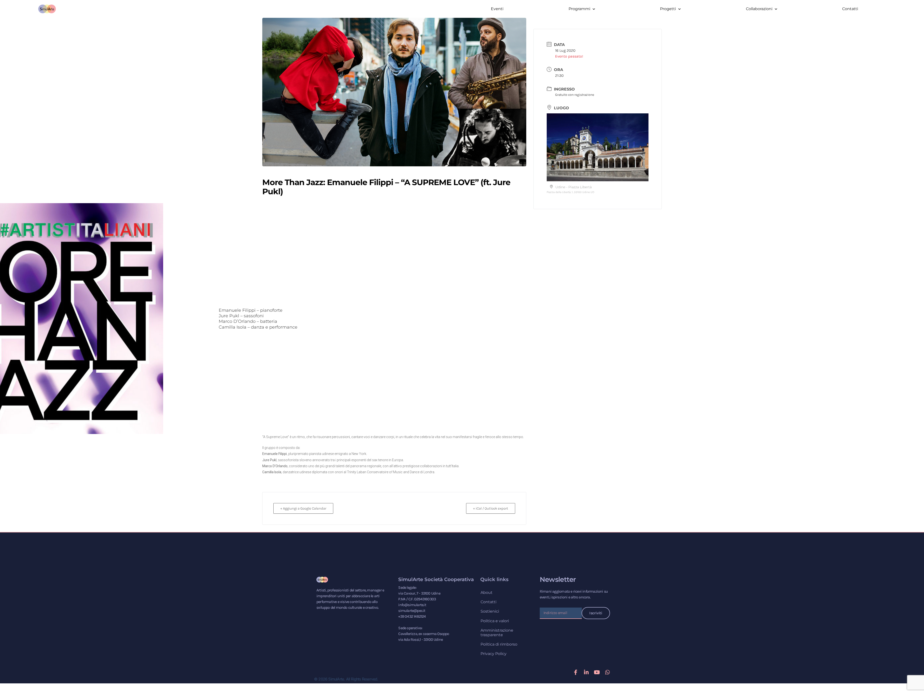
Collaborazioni (759, 8)
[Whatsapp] (607, 672)
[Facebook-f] (575, 672)
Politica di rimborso (499, 644)
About (487, 592)
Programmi (579, 8)
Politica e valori (495, 621)
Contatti (850, 8)
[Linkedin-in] (586, 672)
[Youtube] (596, 672)
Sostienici (490, 611)
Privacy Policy (494, 653)
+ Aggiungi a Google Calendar (303, 508)
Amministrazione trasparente (497, 632)
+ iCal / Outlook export (490, 508)
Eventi (497, 8)
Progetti (668, 8)
